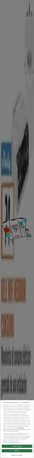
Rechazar (17, 450)
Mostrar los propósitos (17, 455)
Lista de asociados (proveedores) (11, 442)
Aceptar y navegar (17, 446)
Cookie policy (20, 428)
